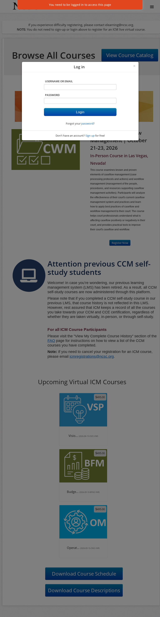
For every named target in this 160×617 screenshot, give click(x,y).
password (87, 123)
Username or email (59, 81)
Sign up (90, 135)
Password (52, 95)
